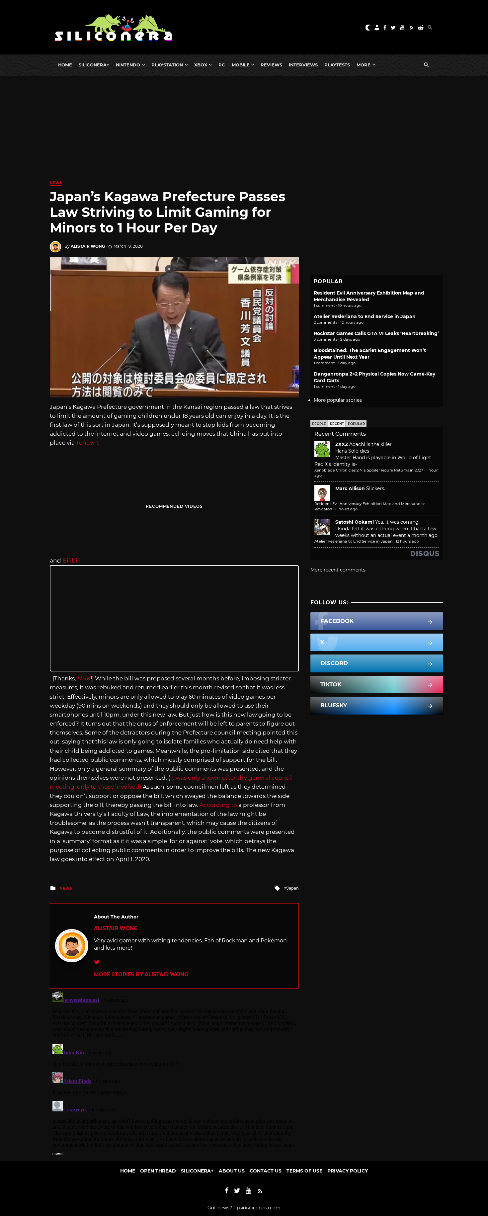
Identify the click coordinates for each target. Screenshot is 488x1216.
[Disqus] (174, 1072)
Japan (293, 888)
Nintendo (128, 64)
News (56, 183)
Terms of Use (304, 1171)
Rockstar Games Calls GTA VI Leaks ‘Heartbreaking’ (376, 333)
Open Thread (158, 1171)
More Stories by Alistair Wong (141, 974)
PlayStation (167, 64)
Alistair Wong (88, 246)
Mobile (241, 64)
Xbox (200, 64)
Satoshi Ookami (354, 522)
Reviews (271, 64)
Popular (356, 424)
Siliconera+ (94, 64)
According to (218, 805)
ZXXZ (341, 444)
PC (221, 64)
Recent (337, 424)
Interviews (303, 64)
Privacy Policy (347, 1171)
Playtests (337, 64)
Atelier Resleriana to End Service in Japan (365, 316)
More (363, 64)
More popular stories (338, 400)
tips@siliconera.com (257, 1208)
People (319, 424)
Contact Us (266, 1171)
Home (65, 64)
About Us (232, 1171)
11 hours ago (346, 509)
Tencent (87, 442)
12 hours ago (407, 541)
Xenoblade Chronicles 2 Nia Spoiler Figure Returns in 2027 (368, 470)
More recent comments (338, 570)
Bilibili (71, 560)
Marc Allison (350, 488)
